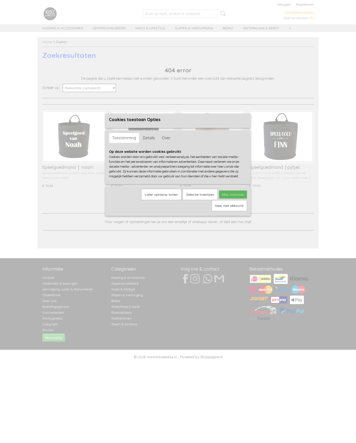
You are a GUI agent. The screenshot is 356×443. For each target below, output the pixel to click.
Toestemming (124, 137)
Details (149, 137)
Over (166, 137)
